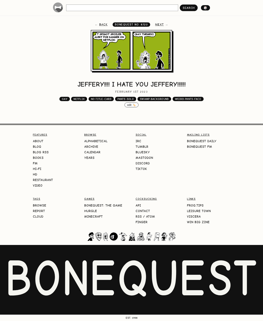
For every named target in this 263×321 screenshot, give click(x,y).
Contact (143, 211)
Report (39, 211)
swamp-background (154, 98)
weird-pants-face (188, 98)
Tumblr (142, 147)
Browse (39, 205)
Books (38, 158)
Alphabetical (95, 141)
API (138, 205)
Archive (91, 147)
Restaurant (43, 180)
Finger (142, 222)
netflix (79, 98)
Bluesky (143, 152)
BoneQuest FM (199, 147)
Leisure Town (199, 211)
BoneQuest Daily (201, 141)
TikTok (141, 169)
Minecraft (93, 216)
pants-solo (126, 98)
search (189, 7)
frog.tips (195, 205)
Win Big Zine (198, 222)
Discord (143, 163)
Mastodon (144, 158)
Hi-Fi (37, 169)
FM (35, 163)
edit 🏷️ (131, 104)
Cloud (38, 216)
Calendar (92, 152)
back (103, 24)
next (159, 24)
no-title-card (101, 98)
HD (35, 174)
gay (64, 98)
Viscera (194, 216)
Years (89, 158)
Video (38, 185)
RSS (139, 216)
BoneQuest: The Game (103, 205)
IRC (138, 141)
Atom (150, 216)
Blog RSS (41, 152)
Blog (37, 147)
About (38, 141)
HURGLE (90, 211)
